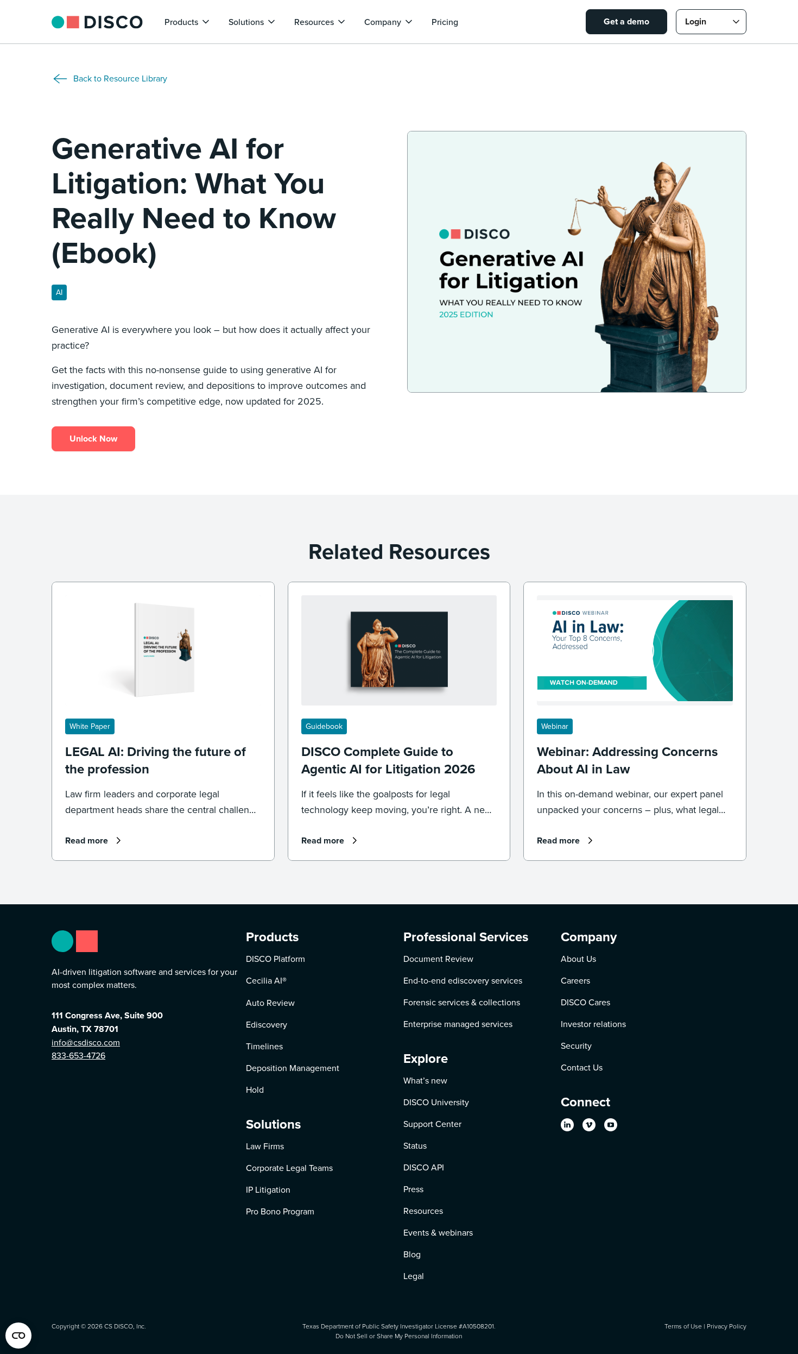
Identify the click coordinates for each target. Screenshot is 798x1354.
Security (576, 1045)
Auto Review (270, 1003)
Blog (412, 1254)
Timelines (264, 1046)
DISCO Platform (275, 959)
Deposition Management (292, 1068)
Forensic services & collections (461, 1002)
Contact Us (582, 1067)
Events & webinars (438, 1232)
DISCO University (436, 1102)
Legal (413, 1276)
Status (415, 1145)
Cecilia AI (266, 980)
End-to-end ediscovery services (462, 980)
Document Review (438, 959)
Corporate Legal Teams (289, 1168)
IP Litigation (268, 1189)
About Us (578, 959)
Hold (255, 1089)
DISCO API (423, 1167)
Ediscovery (266, 1024)
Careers (575, 980)
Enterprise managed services (457, 1024)
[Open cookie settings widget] (18, 1335)
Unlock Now (93, 438)
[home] (97, 22)
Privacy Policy (726, 1326)
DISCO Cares (585, 1002)
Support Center (432, 1124)
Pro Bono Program (280, 1211)
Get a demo (626, 21)
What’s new (425, 1080)
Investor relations (593, 1024)
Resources (423, 1211)
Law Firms (265, 1146)
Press (413, 1189)
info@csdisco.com (86, 1042)
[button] (188, 21)
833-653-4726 (78, 1055)
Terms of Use (683, 1326)
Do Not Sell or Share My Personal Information (398, 1335)
